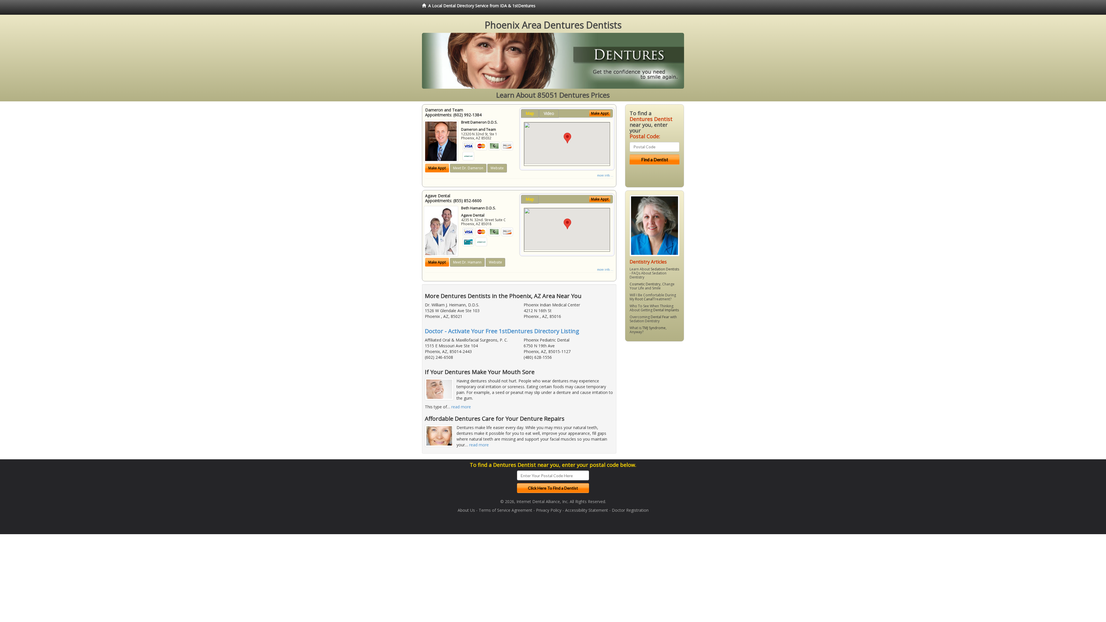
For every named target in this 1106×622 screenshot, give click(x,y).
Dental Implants (666, 310)
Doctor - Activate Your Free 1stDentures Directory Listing (502, 331)
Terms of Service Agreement (505, 510)
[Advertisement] (654, 390)
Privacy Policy (548, 510)
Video (549, 113)
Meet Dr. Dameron (468, 168)
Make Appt (437, 168)
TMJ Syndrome (654, 327)
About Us (466, 510)
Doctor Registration (630, 510)
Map (530, 113)
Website (497, 168)
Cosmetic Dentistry (645, 284)
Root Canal (644, 299)
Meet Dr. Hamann (467, 262)
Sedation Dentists (665, 269)
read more (461, 406)
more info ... (605, 175)
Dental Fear (660, 316)
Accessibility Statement (586, 510)
